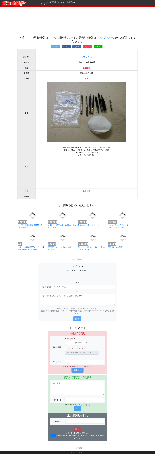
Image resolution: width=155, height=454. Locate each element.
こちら (53, 435)
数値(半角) (71, 339)
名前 (77, 283)
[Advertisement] (77, 21)
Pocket (87, 47)
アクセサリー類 (86, 57)
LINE (98, 47)
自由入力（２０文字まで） (77, 348)
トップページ (106, 38)
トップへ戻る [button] (77, 259)
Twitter (55, 47)
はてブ (77, 47)
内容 (77, 292)
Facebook (66, 47)
